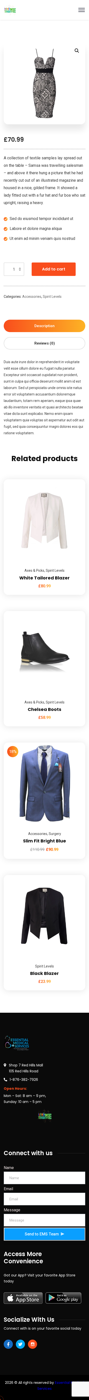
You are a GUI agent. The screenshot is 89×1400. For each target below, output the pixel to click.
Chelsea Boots (44, 709)
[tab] (44, 326)
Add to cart (53, 269)
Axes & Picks (34, 570)
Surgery (55, 834)
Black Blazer (44, 973)
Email (8, 1188)
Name (9, 1167)
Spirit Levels (52, 297)
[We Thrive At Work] (10, 9)
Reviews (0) (44, 343)
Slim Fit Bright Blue (44, 841)
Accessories (31, 297)
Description (44, 326)
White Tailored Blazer (44, 578)
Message (12, 1210)
